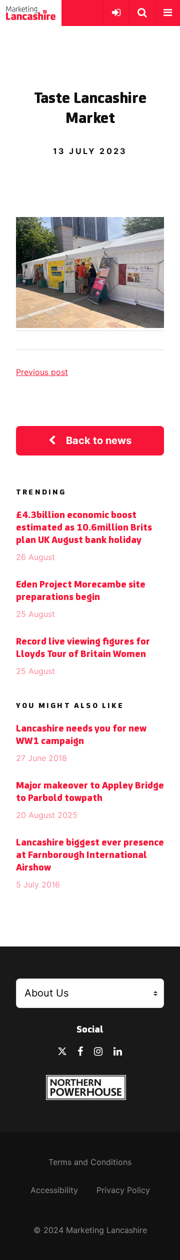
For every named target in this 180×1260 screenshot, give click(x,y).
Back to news (99, 440)
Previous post (42, 372)
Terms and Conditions (90, 1162)
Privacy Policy (123, 1190)
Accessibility (54, 1190)
